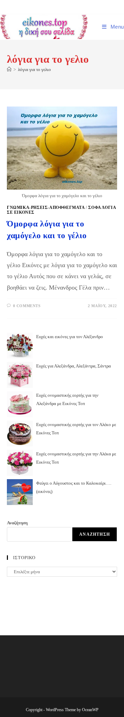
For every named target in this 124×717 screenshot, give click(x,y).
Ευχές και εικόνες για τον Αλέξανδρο (69, 336)
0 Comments (27, 306)
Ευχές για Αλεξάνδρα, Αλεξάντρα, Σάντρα (73, 365)
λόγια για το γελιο (34, 69)
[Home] (9, 69)
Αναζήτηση (17, 522)
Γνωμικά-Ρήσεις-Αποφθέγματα (46, 207)
